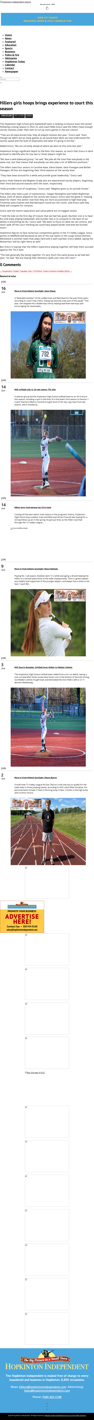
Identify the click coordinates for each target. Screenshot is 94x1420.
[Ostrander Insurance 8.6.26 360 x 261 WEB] (47, 1295)
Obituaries (11, 58)
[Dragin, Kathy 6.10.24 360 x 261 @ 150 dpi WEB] (47, 1192)
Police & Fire (12, 55)
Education (10, 45)
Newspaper (11, 71)
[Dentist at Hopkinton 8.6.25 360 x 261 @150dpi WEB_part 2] (47, 1261)
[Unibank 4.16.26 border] (47, 1019)
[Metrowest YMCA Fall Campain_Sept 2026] (47, 1054)
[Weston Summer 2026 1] (47, 1157)
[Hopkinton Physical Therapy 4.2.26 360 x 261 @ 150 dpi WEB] (47, 1330)
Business (10, 51)
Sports (8, 48)
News (8, 38)
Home (8, 35)
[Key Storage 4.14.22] (47, 1088)
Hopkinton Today (15, 61)
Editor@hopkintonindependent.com (42, 1387)
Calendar (10, 64)
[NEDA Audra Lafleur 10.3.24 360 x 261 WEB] (47, 950)
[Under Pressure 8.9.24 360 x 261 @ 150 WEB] (47, 883)
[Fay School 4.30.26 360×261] (47, 985)
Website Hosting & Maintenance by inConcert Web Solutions (65, 1415)
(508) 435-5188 (52, 1397)
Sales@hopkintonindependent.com (47, 1390)
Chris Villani (6, 115)
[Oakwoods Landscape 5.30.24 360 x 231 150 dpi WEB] (47, 1226)
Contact (9, 68)
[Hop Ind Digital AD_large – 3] (47, 1123)
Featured (10, 41)
